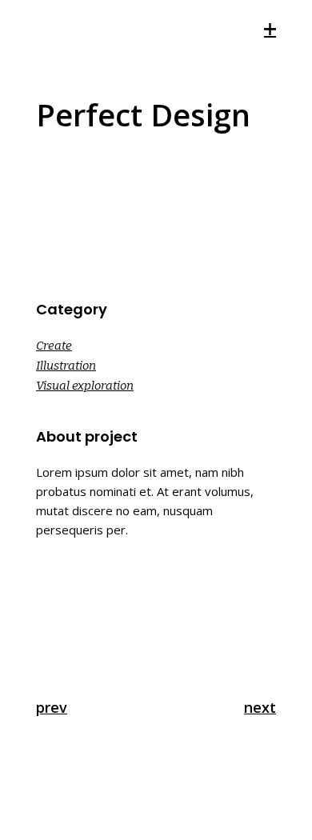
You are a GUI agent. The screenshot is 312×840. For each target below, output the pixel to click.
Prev (51, 707)
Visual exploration (85, 385)
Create (54, 345)
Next (260, 707)
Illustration (66, 365)
